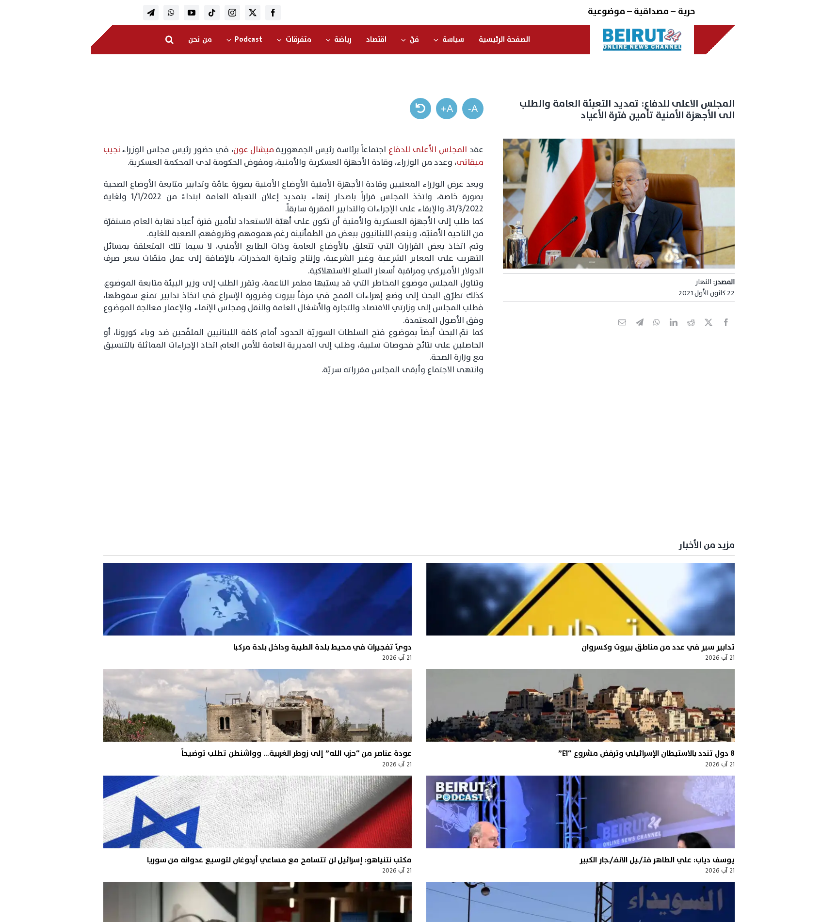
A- (473, 108)
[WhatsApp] (656, 333)
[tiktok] (212, 12)
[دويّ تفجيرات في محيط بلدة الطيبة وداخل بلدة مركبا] (257, 599)
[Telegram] (639, 333)
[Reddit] (691, 333)
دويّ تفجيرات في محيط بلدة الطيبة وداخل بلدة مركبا (322, 647)
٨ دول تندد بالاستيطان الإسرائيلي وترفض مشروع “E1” (646, 753)
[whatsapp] (171, 12)
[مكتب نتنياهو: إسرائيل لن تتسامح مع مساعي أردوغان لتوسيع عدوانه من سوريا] (257, 812)
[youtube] (191, 12)
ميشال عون (253, 150)
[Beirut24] (642, 31)
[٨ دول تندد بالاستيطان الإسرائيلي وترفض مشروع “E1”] (580, 705)
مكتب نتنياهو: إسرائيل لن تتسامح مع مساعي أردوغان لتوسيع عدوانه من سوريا (279, 860)
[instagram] (232, 12)
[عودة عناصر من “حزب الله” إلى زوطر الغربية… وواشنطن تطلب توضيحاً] (257, 705)
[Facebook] (726, 333)
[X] (708, 333)
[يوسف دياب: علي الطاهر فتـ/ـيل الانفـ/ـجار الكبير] (580, 812)
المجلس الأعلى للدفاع (427, 150)
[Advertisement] (444, 458)
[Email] (622, 333)
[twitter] (252, 12)
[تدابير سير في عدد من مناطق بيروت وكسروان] (580, 599)
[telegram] (151, 12)
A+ (447, 108)
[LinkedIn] (673, 333)
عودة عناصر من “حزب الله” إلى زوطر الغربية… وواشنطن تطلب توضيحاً (296, 753)
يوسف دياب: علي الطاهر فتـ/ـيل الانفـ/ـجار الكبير (657, 860)
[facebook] (273, 12)
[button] (169, 39)
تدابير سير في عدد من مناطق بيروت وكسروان (657, 647)
